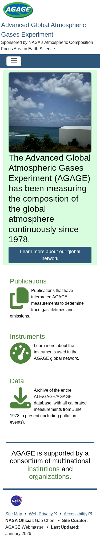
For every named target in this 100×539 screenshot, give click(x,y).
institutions (43, 469)
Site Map (13, 514)
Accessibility (75, 514)
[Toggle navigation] (13, 61)
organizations (49, 476)
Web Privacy (41, 514)
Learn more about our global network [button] (50, 255)
